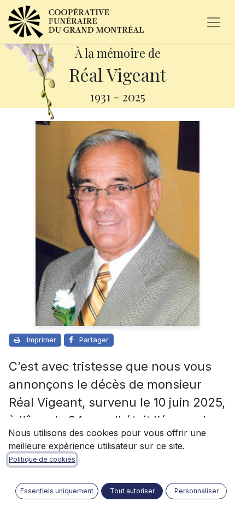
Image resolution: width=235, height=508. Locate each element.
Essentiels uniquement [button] (56, 491)
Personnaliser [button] (196, 491)
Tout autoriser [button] (132, 491)
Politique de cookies (42, 459)
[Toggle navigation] (214, 21)
